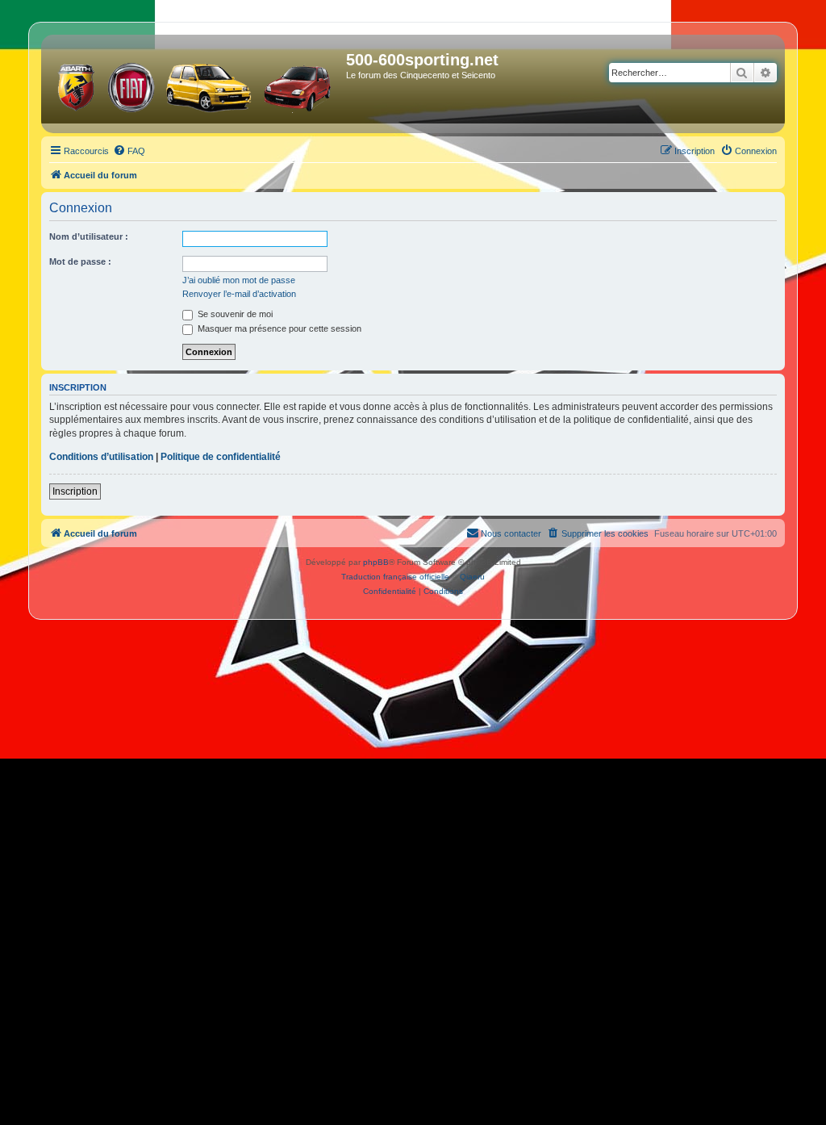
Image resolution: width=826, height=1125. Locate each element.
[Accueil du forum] (195, 84)
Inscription (75, 491)
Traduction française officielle (395, 576)
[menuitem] (129, 151)
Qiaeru (472, 576)
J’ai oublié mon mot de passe (238, 280)
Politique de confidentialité (221, 456)
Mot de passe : (80, 261)
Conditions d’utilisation (101, 456)
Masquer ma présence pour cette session (278, 328)
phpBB (376, 562)
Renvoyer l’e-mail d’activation (239, 294)
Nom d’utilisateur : (88, 236)
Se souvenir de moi (234, 314)
